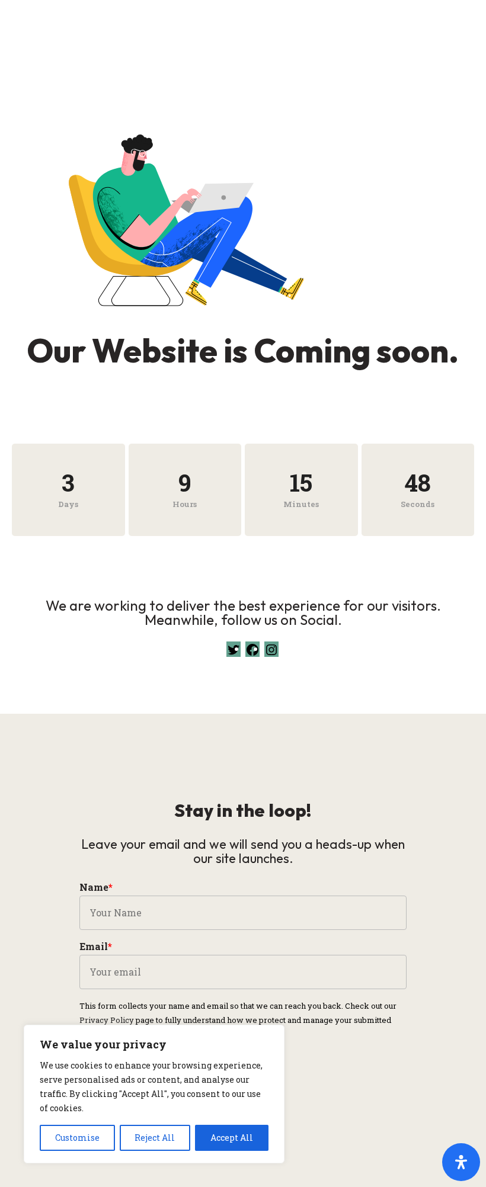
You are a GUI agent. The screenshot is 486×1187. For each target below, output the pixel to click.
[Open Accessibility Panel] (461, 1162)
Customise (77, 1137)
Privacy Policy (106, 1020)
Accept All (231, 1137)
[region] (154, 1094)
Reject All (155, 1137)
